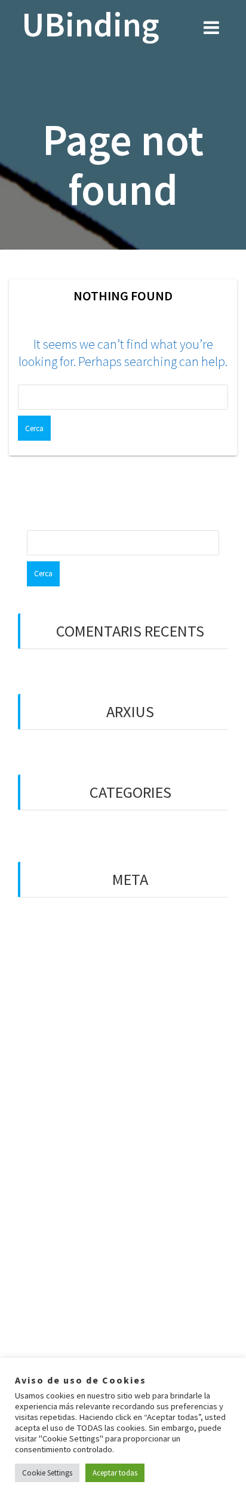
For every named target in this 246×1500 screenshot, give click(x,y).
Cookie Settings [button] (47, 1473)
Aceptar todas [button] (115, 1473)
